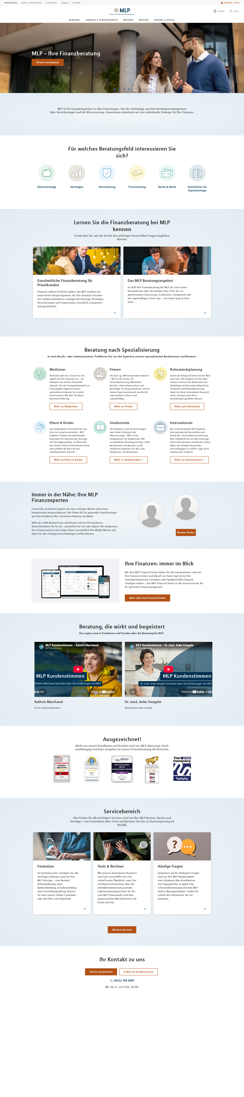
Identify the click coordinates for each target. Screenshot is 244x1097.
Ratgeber (128, 19)
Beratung (74, 19)
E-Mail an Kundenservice (138, 971)
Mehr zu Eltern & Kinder (68, 459)
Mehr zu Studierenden (127, 459)
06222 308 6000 (124, 980)
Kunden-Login (231, 3)
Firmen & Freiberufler (31, 2)
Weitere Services (122, 929)
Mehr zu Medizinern (66, 406)
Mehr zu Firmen (123, 406)
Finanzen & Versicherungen (101, 19)
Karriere (65, 2)
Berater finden (185, 532)
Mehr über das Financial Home (147, 597)
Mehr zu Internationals (188, 459)
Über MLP (144, 19)
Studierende (51, 2)
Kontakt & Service (164, 19)
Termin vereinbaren (47, 62)
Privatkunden (11, 2)
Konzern (76, 2)
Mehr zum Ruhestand (187, 406)
